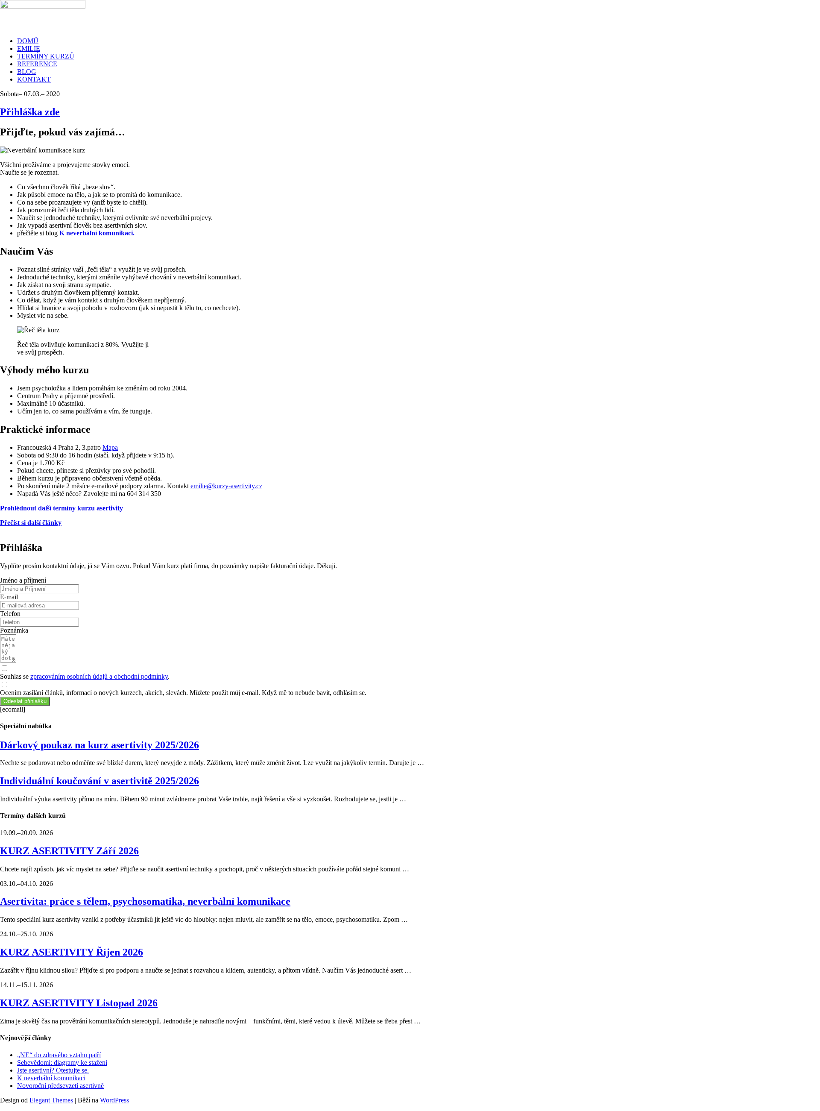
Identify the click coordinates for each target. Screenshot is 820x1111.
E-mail (9, 597)
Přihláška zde (30, 111)
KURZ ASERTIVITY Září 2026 (69, 850)
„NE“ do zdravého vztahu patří (59, 1054)
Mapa (110, 447)
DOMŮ (27, 40)
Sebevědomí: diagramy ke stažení (62, 1062)
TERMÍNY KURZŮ (45, 56)
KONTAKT (34, 79)
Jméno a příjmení (23, 580)
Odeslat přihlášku (25, 701)
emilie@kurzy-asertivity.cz (226, 486)
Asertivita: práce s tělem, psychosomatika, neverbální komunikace (145, 901)
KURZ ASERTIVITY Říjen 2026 (71, 952)
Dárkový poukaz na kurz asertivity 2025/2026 (99, 744)
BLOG (26, 71)
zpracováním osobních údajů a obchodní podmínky (99, 676)
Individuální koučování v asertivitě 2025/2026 (99, 780)
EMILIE (28, 48)
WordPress (114, 1100)
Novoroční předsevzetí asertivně (60, 1085)
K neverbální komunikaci (51, 1078)
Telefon (10, 613)
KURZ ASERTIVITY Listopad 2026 (79, 1002)
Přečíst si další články (31, 522)
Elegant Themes (51, 1100)
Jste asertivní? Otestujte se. (53, 1070)
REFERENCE (37, 63)
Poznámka (14, 630)
